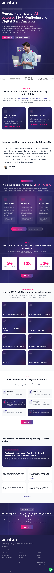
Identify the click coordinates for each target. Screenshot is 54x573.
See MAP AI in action (18, 229)
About (38, 555)
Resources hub (22, 555)
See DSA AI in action (34, 229)
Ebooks (21, 557)
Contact (38, 557)
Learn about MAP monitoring (11, 126)
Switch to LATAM (41, 564)
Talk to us (26, 275)
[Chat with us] (51, 570)
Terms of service (41, 562)
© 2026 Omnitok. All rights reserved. (9, 571)
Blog (20, 562)
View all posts (26, 496)
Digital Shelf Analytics (7, 557)
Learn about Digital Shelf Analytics (38, 124)
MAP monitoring (5, 555)
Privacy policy (40, 560)
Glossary (21, 560)
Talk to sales (6, 37)
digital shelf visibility (40, 98)
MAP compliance (23, 98)
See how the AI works (22, 37)
